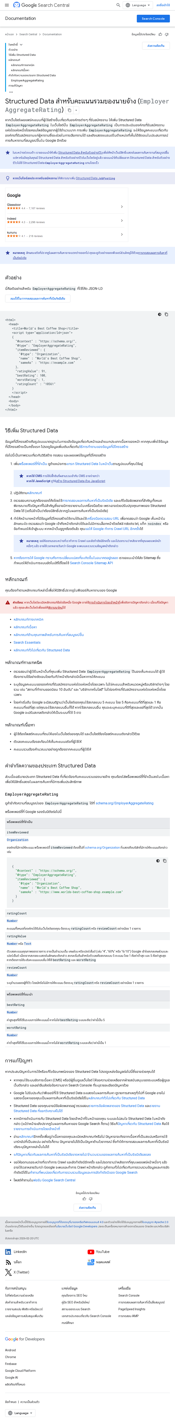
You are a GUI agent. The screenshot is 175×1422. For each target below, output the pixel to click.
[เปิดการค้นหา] (118, 5)
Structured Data (95, 178)
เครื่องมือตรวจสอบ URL (103, 519)
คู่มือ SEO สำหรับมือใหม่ (75, 1302)
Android (10, 1350)
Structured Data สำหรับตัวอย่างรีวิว (80, 152)
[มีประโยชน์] (160, 34)
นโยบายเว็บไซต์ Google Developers (76, 1226)
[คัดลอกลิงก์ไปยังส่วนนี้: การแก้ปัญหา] (36, 1061)
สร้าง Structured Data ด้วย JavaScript (80, 481)
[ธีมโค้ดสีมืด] (159, 314)
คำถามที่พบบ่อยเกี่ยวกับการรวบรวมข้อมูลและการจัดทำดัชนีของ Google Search (83, 1172)
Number (12, 921)
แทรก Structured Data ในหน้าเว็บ (89, 464)
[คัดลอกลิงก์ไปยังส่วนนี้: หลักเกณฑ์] (32, 579)
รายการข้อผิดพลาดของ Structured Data (116, 1106)
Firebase (11, 1364)
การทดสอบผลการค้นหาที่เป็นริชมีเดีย (87, 501)
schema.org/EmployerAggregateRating (124, 803)
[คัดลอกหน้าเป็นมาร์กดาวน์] (69, 110)
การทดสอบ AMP (128, 1316)
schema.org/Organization (102, 847)
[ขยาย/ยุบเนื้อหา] (21, 44)
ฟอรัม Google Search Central (54, 1180)
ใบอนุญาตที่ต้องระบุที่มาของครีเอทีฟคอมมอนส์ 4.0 (75, 1222)
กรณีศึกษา (68, 1323)
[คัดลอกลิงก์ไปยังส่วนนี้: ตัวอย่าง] (26, 278)
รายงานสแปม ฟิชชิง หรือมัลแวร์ (24, 1309)
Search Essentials (27, 642)
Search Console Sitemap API (91, 563)
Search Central (53, 5)
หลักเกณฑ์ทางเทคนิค (28, 619)
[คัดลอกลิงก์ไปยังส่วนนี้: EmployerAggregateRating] (62, 794)
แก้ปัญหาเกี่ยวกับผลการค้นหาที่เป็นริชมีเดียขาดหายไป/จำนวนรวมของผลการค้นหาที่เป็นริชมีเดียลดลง (82, 1155)
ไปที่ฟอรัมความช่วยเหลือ (19, 1295)
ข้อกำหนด (10, 1402)
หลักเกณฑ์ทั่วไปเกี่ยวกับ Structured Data (42, 650)
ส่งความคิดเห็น (156, 46)
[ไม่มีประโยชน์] (166, 34)
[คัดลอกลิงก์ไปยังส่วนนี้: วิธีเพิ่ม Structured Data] (63, 431)
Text (27, 944)
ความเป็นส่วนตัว (29, 1402)
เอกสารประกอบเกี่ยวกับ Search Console (86, 1316)
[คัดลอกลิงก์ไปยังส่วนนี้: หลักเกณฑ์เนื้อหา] (39, 725)
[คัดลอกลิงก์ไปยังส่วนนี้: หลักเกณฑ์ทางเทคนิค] (46, 662)
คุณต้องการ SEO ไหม (74, 1295)
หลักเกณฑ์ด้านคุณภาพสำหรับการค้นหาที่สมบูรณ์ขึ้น (49, 635)
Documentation (20, 18)
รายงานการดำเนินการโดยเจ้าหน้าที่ (37, 1129)
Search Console (153, 19)
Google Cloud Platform (20, 1370)
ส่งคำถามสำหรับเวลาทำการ (21, 1302)
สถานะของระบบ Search (76, 1309)
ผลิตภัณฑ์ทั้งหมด (15, 1384)
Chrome (10, 1357)
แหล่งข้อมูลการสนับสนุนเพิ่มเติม (24, 1316)
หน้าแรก (9, 34)
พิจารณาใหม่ (55, 607)
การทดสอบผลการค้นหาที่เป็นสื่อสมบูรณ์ (141, 1302)
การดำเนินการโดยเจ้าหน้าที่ (104, 602)
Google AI (11, 1377)
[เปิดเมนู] (7, 5)
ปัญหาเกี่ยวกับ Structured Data (139, 1124)
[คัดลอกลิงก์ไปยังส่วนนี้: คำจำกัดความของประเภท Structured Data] (100, 766)
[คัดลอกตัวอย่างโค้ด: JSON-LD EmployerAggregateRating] (166, 314)
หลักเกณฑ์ (34, 493)
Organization (17, 840)
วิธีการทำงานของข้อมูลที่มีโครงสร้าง (103, 447)
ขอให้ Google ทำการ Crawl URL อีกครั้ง (112, 529)
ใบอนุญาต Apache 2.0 (155, 1222)
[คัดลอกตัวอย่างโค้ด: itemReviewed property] (164, 860)
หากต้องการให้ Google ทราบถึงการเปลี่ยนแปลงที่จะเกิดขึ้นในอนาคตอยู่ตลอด (66, 558)
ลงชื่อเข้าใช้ (163, 5)
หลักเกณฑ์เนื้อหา (25, 627)
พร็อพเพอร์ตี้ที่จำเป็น (33, 464)
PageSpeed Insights (131, 1309)
